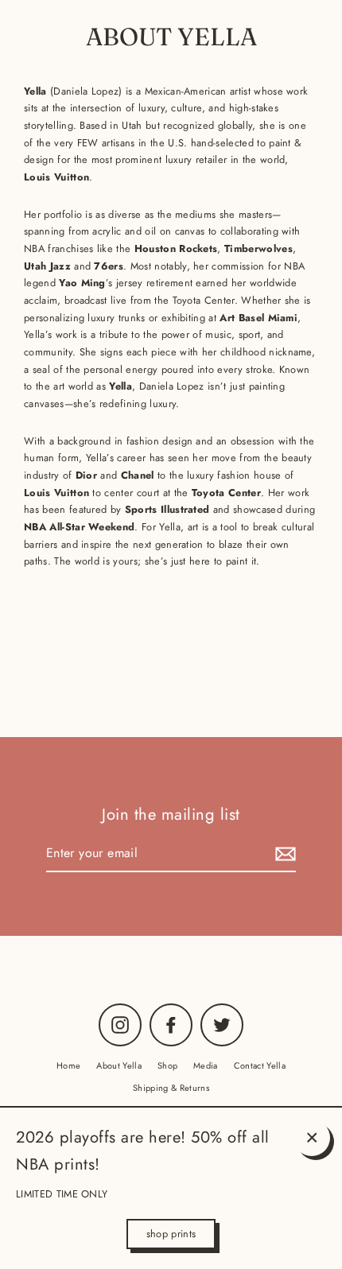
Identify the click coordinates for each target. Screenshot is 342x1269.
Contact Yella (260, 1065)
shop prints (171, 1233)
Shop (167, 1065)
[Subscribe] (283, 853)
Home (68, 1065)
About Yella (119, 1065)
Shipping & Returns (171, 1087)
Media (205, 1065)
